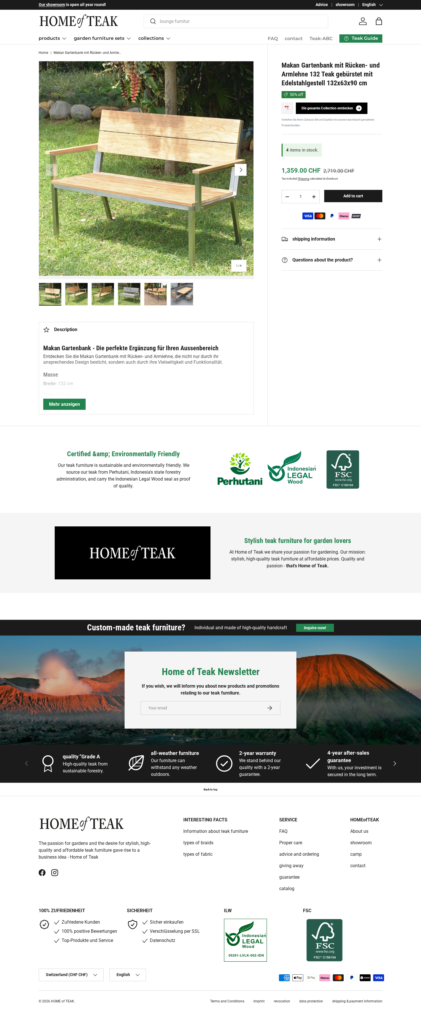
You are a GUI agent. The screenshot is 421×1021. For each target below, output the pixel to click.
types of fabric (198, 854)
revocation (282, 1001)
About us (359, 831)
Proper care (290, 842)
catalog (286, 888)
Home (43, 52)
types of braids (198, 842)
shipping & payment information (357, 1001)
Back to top (211, 789)
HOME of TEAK (62, 1001)
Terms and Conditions (227, 1001)
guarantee (289, 877)
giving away (291, 865)
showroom (345, 4)
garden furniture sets (99, 38)
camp (356, 854)
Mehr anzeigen (64, 404)
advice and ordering (299, 854)
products (49, 38)
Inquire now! (315, 627)
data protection (311, 1001)
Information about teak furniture (215, 831)
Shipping (303, 178)
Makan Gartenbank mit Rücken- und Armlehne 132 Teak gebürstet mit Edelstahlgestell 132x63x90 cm (88, 52)
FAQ (273, 38)
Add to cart (353, 196)
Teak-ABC (321, 38)
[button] (379, 21)
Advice (322, 4)
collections (151, 38)
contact (294, 38)
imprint (259, 1001)
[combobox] (236, 21)
